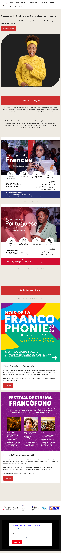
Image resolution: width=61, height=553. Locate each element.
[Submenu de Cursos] (19, 2)
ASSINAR (17, 542)
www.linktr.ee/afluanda (10, 380)
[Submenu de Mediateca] (47, 2)
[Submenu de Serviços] (26, 2)
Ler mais (8, 385)
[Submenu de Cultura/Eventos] (38, 2)
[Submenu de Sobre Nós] (16, 6)
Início (11, 2)
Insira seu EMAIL (17, 529)
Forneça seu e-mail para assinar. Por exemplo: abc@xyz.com (25, 537)
